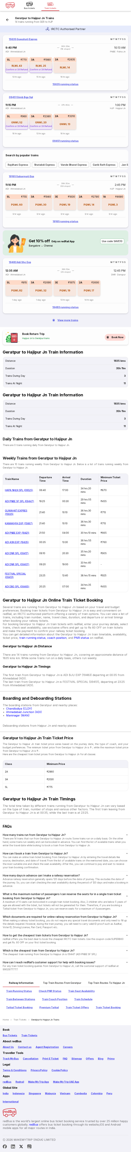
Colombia (97, 1093)
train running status (32, 637)
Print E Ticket (50, 1058)
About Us (8, 1047)
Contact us (25, 1047)
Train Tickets (29, 1035)
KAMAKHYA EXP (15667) (19, 523)
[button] (16, 65)
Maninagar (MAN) (18, 715)
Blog (100, 1058)
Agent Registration (47, 1047)
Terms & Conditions (15, 1070)
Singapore (35, 1093)
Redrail (20, 1081)
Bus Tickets (10, 1035)
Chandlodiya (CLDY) (19, 708)
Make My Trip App (38, 1081)
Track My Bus (11, 1058)
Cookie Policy (60, 1070)
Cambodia (80, 1093)
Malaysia (50, 1093)
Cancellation (30, 1058)
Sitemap (76, 1058)
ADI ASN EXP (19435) (17, 542)
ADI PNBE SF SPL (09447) (19, 501)
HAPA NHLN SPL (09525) (19, 490)
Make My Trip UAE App (66, 1081)
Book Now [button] (117, 337)
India (6, 1093)
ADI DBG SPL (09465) (17, 586)
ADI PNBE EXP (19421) (17, 532)
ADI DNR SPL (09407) (17, 564)
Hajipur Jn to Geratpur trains (36, 338)
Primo (111, 1058)
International (11, 1101)
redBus (7, 1081)
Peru (109, 1093)
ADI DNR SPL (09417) (17, 553)
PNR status (81, 637)
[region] (65, 62)
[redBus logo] (10, 6)
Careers (68, 1047)
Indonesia (18, 1093)
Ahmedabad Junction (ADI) (24, 712)
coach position (57, 637)
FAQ (65, 1058)
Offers (90, 1058)
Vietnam (65, 1093)
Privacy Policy (39, 1070)
